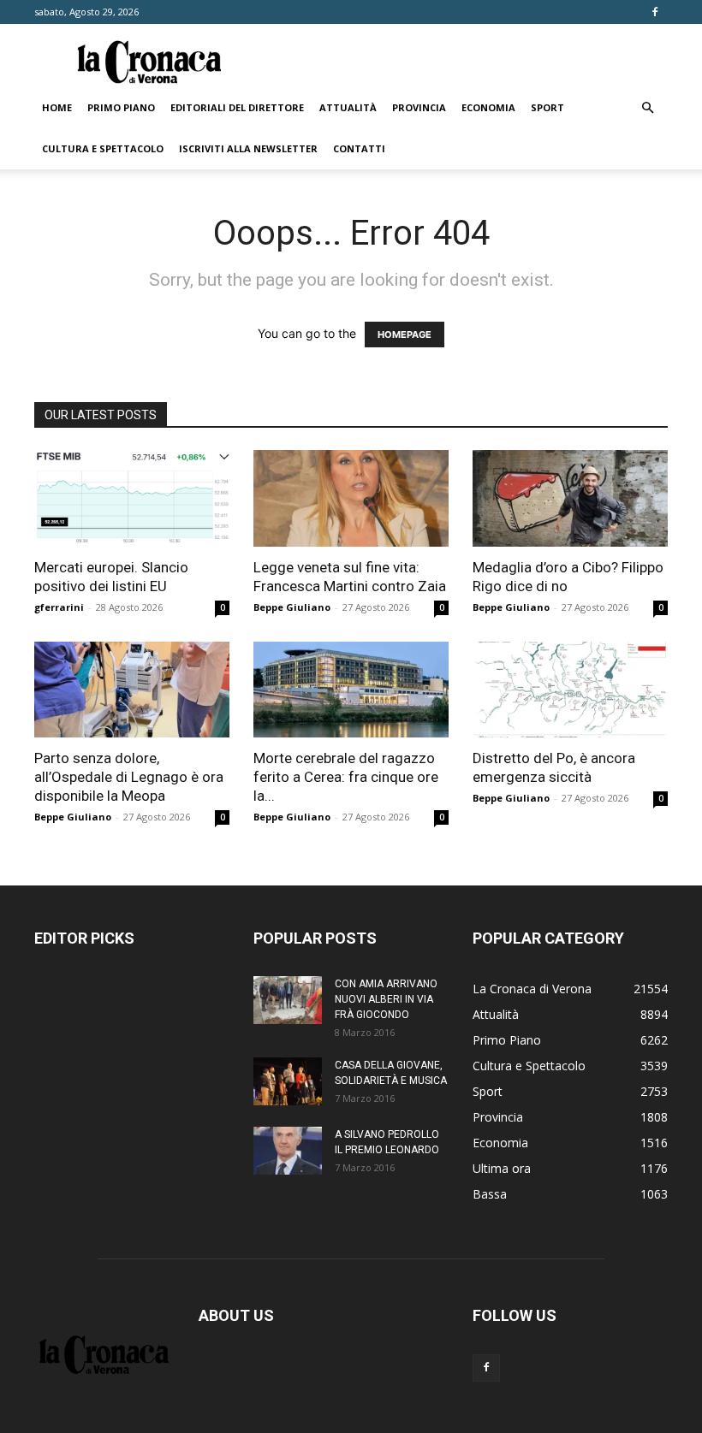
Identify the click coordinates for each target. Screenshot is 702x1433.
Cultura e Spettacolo (103, 148)
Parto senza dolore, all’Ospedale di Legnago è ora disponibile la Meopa (128, 776)
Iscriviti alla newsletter (248, 148)
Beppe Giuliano (291, 607)
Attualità (348, 107)
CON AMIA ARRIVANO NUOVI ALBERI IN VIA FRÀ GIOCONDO (386, 999)
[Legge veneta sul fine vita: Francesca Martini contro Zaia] (351, 498)
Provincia (419, 107)
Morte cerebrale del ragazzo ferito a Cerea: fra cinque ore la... (345, 776)
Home (57, 107)
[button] (647, 108)
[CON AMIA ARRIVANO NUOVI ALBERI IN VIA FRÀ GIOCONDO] (287, 1000)
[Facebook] (655, 12)
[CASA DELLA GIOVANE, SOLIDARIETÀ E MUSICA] (287, 1081)
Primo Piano (121, 107)
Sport (547, 107)
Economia (488, 107)
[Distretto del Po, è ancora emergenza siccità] (570, 690)
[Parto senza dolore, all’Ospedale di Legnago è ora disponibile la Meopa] (131, 690)
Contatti (359, 148)
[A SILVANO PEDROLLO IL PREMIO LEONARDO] (287, 1151)
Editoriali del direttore (237, 107)
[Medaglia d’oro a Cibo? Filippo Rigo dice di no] (570, 498)
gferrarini (59, 607)
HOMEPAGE (404, 334)
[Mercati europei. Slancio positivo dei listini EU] (131, 498)
